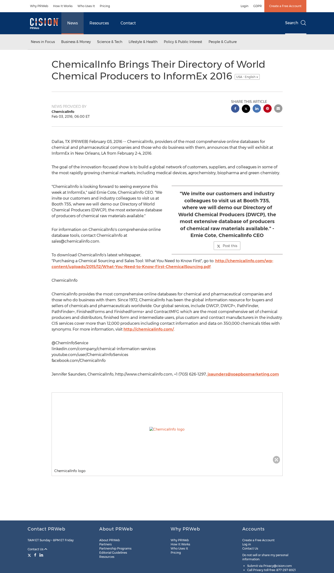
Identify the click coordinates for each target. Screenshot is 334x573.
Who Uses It (86, 6)
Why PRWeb (39, 6)
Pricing (105, 6)
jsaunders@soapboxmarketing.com (243, 374)
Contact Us (36, 549)
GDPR (257, 6)
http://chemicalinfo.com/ (148, 329)
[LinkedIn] (41, 554)
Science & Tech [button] (109, 42)
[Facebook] (35, 554)
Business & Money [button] (76, 42)
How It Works (63, 6)
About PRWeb (109, 540)
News (72, 23)
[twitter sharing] (246, 109)
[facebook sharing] (235, 109)
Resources (99, 23)
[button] (167, 429)
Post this (230, 246)
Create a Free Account (285, 6)
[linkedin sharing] (257, 109)
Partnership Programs (115, 548)
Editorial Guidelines (113, 552)
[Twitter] (30, 554)
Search (291, 23)
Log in (246, 544)
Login (244, 6)
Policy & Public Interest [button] (183, 42)
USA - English (246, 77)
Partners (105, 544)
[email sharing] (278, 109)
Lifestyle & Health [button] (143, 42)
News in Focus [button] (43, 42)
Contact (128, 23)
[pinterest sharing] (267, 109)
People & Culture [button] (223, 42)
